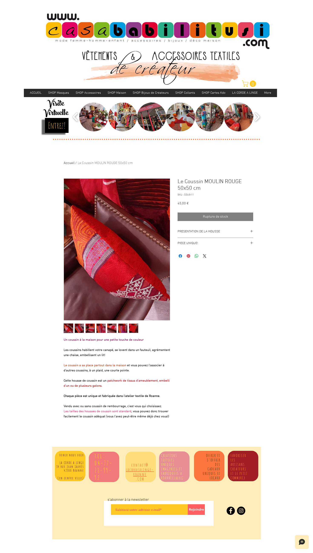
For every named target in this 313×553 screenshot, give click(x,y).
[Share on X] (204, 256)
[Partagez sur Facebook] (180, 256)
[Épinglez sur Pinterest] (188, 256)
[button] (93, 116)
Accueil (69, 163)
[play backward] (75, 117)
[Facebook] (231, 511)
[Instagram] (241, 511)
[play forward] (257, 117)
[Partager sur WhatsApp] (196, 256)
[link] (250, 83)
